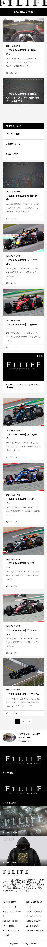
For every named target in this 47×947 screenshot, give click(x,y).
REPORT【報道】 (10, 902)
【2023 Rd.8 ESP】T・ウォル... (23, 694)
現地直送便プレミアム (26, 741)
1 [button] (37, 356)
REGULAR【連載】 (11, 921)
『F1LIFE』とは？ (13, 134)
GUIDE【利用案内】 (34, 911)
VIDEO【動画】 (9, 926)
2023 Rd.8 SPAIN (13, 46)
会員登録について (12, 144)
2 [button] (39, 356)
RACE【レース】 (10, 907)
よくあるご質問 (11, 154)
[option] (23, 373)
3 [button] (42, 356)
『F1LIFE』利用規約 (34, 930)
